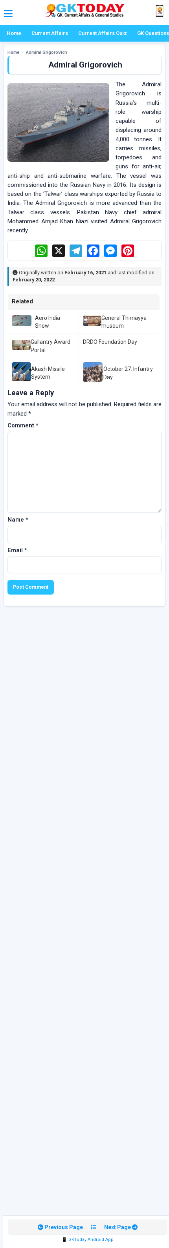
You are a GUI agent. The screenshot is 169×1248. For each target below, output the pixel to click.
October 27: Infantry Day (128, 373)
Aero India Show (47, 322)
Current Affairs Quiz (102, 33)
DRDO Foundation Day (110, 342)
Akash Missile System (48, 373)
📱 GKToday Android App (88, 1239)
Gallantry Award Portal (50, 346)
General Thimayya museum (124, 322)
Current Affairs (49, 33)
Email (17, 550)
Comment (23, 425)
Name (17, 519)
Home (14, 33)
